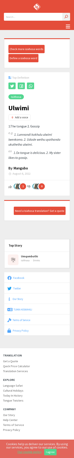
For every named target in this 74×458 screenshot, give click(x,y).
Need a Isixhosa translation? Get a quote (39, 211)
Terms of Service (21, 320)
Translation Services (15, 371)
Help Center (10, 420)
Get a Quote (10, 361)
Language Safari (13, 385)
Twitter (17, 288)
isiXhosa (16, 97)
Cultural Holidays (13, 390)
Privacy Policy (20, 330)
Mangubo (21, 168)
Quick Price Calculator (16, 366)
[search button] (66, 17)
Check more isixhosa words (26, 49)
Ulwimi (18, 108)
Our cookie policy (29, 452)
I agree (50, 452)
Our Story (18, 299)
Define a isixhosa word (23, 58)
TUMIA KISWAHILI (23, 309)
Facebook (18, 277)
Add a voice (21, 117)
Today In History (13, 395)
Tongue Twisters (13, 400)
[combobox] (37, 17)
